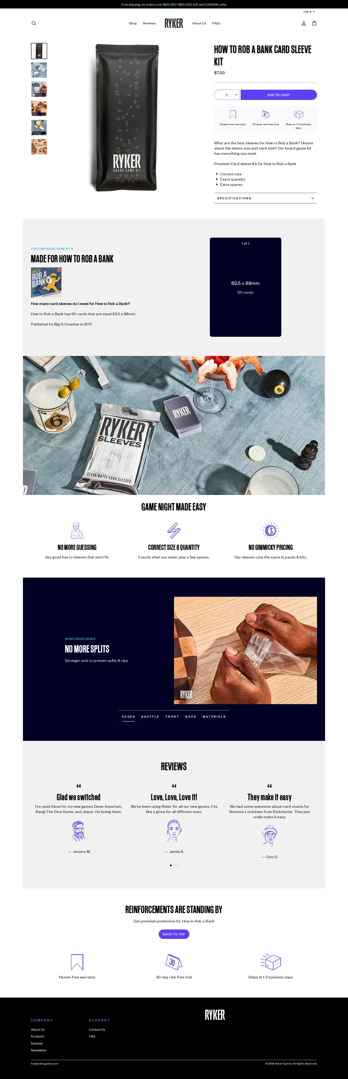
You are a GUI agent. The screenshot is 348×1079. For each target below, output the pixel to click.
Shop (133, 23)
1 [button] (171, 866)
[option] (174, 4)
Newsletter (39, 1050)
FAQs (216, 23)
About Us (199, 23)
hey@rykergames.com (44, 1063)
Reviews (149, 23)
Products (37, 1036)
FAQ (92, 1036)
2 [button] (175, 866)
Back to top (174, 934)
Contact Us (97, 1029)
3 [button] (178, 866)
